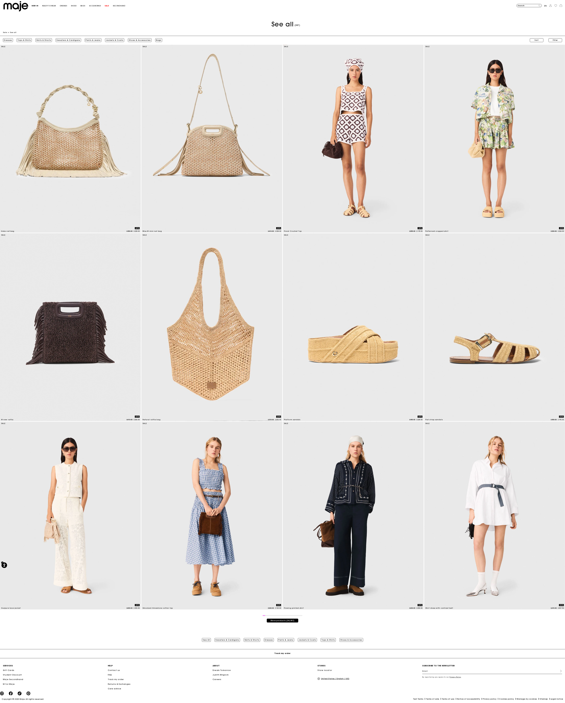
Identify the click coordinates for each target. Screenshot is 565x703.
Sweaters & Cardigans (68, 40)
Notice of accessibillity (468, 699)
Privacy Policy (455, 677)
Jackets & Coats (114, 40)
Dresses (8, 40)
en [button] (545, 6)
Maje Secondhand (13, 679)
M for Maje (9, 684)
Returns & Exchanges (119, 684)
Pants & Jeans (93, 40)
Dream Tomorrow (222, 670)
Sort (537, 40)
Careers (217, 679)
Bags (158, 40)
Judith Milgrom (221, 675)
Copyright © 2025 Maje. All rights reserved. (23, 699)
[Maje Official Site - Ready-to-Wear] (16, 6)
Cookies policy (506, 699)
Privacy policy (490, 699)
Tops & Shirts (24, 40)
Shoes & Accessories (140, 40)
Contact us (114, 670)
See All (206, 640)
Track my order (116, 679)
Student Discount (12, 675)
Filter (555, 40)
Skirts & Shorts (43, 40)
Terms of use (448, 699)
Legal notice (557, 699)
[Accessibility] (4, 565)
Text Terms (418, 699)
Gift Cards (8, 670)
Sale (5, 32)
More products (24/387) (282, 620)
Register (559, 671)
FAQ (110, 675)
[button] (37, 6)
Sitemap (544, 699)
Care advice (114, 689)
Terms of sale (432, 699)
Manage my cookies (527, 699)
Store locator (325, 670)
